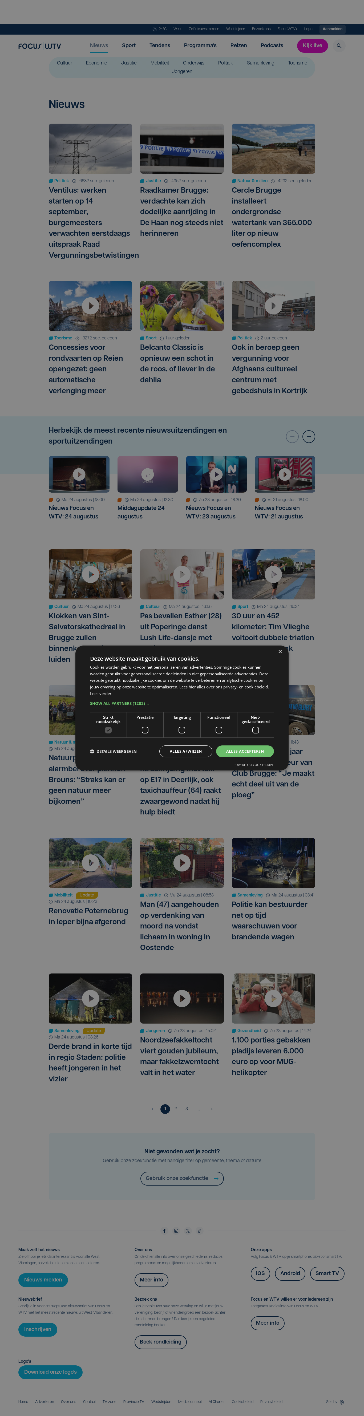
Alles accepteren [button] (245, 751)
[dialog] (182, 708)
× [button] (280, 652)
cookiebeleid (256, 686)
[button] (182, 703)
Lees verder (100, 693)
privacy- (230, 686)
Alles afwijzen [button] (186, 751)
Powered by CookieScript (253, 765)
